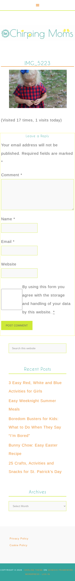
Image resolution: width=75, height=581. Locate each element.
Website (8, 264)
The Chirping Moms (37, 33)
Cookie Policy (19, 545)
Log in (46, 574)
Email (8, 241)
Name (8, 219)
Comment (11, 175)
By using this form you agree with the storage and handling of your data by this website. (46, 299)
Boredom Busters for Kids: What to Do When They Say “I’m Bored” (35, 427)
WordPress (32, 574)
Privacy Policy (19, 538)
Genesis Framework (60, 570)
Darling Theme (33, 570)
